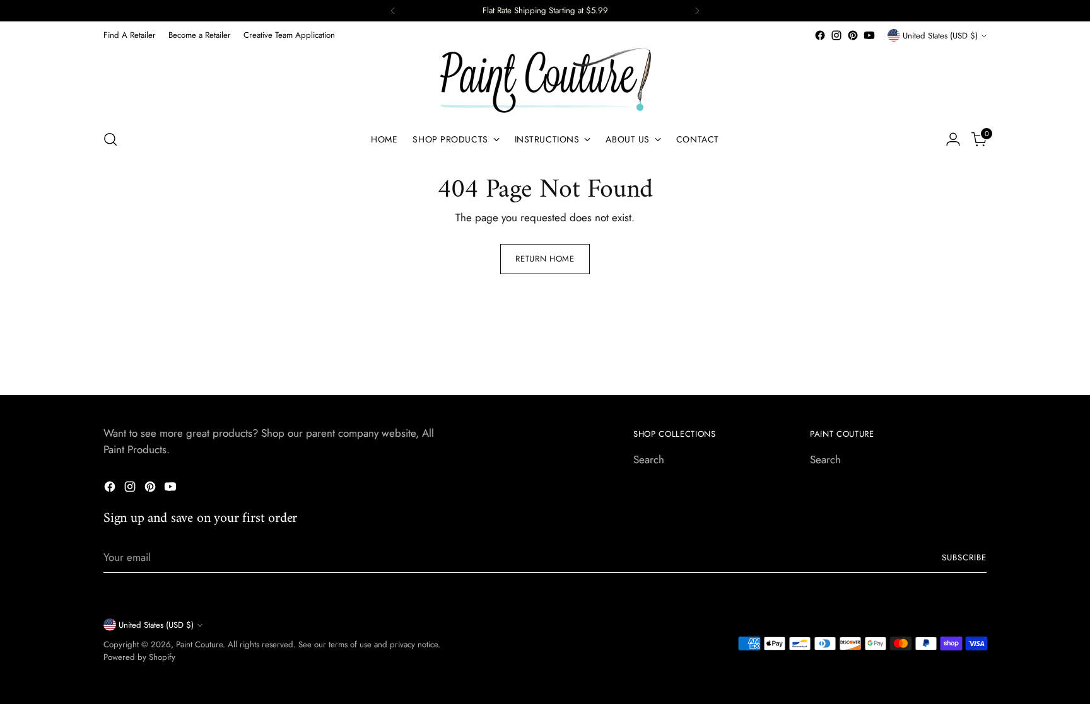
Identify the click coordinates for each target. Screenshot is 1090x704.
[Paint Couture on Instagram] (836, 35)
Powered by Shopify (139, 657)
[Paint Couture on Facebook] (820, 35)
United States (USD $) (940, 36)
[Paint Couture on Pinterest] (853, 35)
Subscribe (964, 557)
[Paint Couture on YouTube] (869, 35)
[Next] (697, 10)
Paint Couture (199, 644)
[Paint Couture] (545, 81)
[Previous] (393, 10)
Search (648, 459)
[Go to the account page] (953, 139)
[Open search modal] (110, 139)
